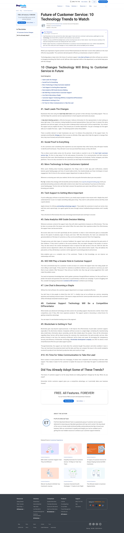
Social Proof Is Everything (50, 82)
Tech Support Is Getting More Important (54, 87)
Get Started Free (103, 1)
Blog (19, 524)
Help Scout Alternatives (52, 509)
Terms (27, 527)
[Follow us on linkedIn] (90, 524)
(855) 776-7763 (76, 1)
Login (94, 1)
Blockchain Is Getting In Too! (50, 100)
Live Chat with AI (36, 509)
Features (59, 6)
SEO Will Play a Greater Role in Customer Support (57, 92)
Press (27, 524)
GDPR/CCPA (20, 527)
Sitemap (88, 528)
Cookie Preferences (44, 527)
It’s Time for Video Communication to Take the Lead (57, 103)
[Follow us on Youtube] (100, 524)
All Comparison (50, 511)
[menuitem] (75, 1)
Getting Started (20, 501)
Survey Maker (64, 506)
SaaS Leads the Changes (49, 79)
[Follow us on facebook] (97, 524)
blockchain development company (81, 339)
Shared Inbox (36, 501)
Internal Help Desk (37, 504)
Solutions (74, 6)
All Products (64, 514)
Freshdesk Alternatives (52, 504)
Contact (42, 524)
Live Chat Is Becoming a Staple (51, 95)
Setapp (57, 135)
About (34, 524)
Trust (50, 524)
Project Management (65, 509)
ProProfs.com (64, 511)
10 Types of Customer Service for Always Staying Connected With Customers (96, 462)
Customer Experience (56, 25)
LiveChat (63, 501)
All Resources (20, 509)
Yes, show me (21, 22)
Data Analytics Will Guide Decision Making (55, 90)
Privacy (34, 527)
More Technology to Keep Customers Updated (56, 85)
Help (90, 6)
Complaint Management (38, 511)
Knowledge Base (64, 504)
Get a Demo (84, 1)
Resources (82, 6)
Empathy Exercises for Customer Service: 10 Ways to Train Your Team (73, 462)
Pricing (67, 6)
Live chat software (83, 57)
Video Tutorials (20, 504)
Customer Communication (37, 515)
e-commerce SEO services (70, 280)
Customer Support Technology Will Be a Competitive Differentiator (62, 98)
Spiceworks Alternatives (52, 506)
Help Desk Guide (47, 7)
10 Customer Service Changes (25, 32)
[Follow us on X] (93, 524)
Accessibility (53, 527)
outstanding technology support (66, 206)
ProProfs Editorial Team (61, 418)
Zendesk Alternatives (51, 501)
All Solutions (36, 518)
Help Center (35, 506)
